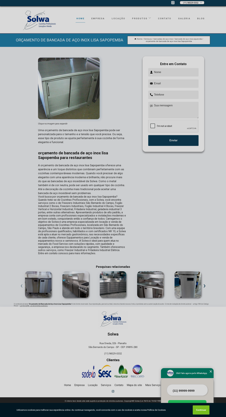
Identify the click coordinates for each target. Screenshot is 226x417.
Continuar (201, 410)
